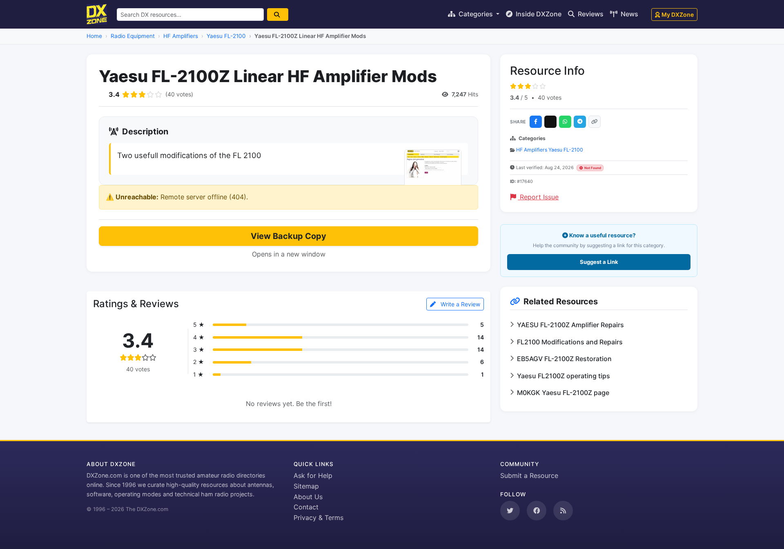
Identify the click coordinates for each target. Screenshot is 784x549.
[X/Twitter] (550, 122)
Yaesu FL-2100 (226, 36)
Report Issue (538, 197)
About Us (308, 497)
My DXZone (678, 14)
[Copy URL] (594, 122)
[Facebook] (536, 122)
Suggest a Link (599, 262)
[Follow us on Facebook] (536, 510)
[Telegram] (580, 122)
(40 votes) (179, 94)
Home (94, 36)
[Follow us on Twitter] (510, 510)
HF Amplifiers (180, 36)
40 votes (549, 97)
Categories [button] (475, 14)
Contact (306, 507)
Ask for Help (313, 475)
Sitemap (306, 486)
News (628, 14)
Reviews (590, 14)
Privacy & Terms (318, 517)
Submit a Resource (529, 475)
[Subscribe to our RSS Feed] (563, 510)
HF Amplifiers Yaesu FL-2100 (549, 150)
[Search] (277, 14)
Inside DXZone (537, 14)
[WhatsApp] (565, 122)
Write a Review (459, 304)
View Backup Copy (288, 236)
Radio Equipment (133, 36)
